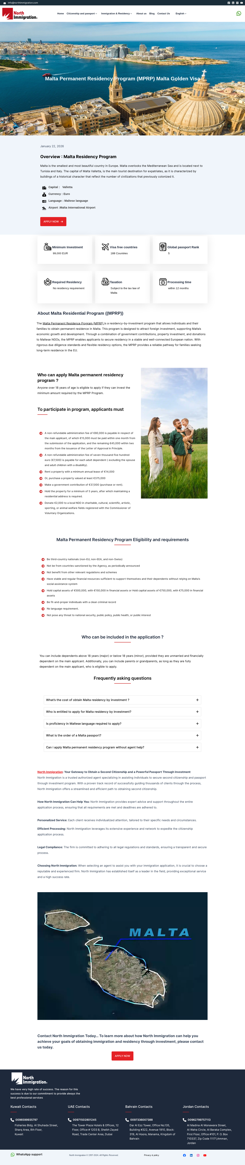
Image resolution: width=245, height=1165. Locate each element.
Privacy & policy (151, 1155)
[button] (96, 13)
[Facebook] (229, 3)
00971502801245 (84, 1120)
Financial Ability (54, 359)
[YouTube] (241, 3)
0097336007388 (141, 1120)
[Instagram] (237, 3)
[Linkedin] (233, 3)
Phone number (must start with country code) (71, 268)
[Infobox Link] (36, 1155)
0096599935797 (26, 1120)
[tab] (122, 700)
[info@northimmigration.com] (21, 3)
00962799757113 (199, 1120)
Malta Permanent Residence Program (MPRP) (73, 323)
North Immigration (50, 772)
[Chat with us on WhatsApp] (238, 13)
